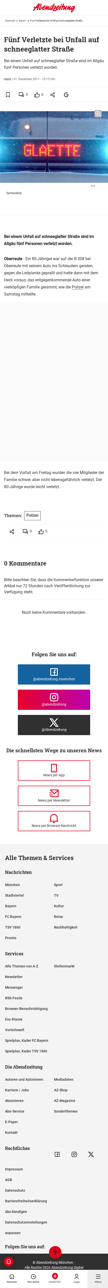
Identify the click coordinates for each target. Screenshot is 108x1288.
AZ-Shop (61, 1090)
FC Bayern (13, 917)
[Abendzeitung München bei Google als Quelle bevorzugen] (66, 95)
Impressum (14, 1169)
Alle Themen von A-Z (21, 966)
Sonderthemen (66, 1111)
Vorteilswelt (14, 1030)
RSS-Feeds (13, 998)
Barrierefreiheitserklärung (26, 1201)
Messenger (14, 987)
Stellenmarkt (64, 966)
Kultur (59, 906)
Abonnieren (14, 1101)
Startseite (10, 20)
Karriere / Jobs (17, 1090)
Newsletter (14, 977)
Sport (58, 885)
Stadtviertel (14, 895)
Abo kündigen (16, 1212)
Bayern (22, 20)
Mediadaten (63, 1079)
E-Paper (11, 1122)
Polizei (78, 287)
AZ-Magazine (64, 1101)
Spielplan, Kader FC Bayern (26, 1040)
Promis (10, 938)
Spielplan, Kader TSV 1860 (26, 1051)
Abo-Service (14, 1111)
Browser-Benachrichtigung (26, 1009)
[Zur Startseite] (54, 11)
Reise (58, 917)
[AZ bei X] (91, 1154)
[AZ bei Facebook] (57, 1154)
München (12, 885)
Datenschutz (15, 1190)
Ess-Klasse (14, 1019)
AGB (8, 1180)
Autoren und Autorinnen (24, 1079)
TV (56, 895)
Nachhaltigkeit (66, 927)
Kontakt (11, 1133)
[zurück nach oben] (55, 1253)
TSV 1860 (12, 927)
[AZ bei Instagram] (74, 1154)
